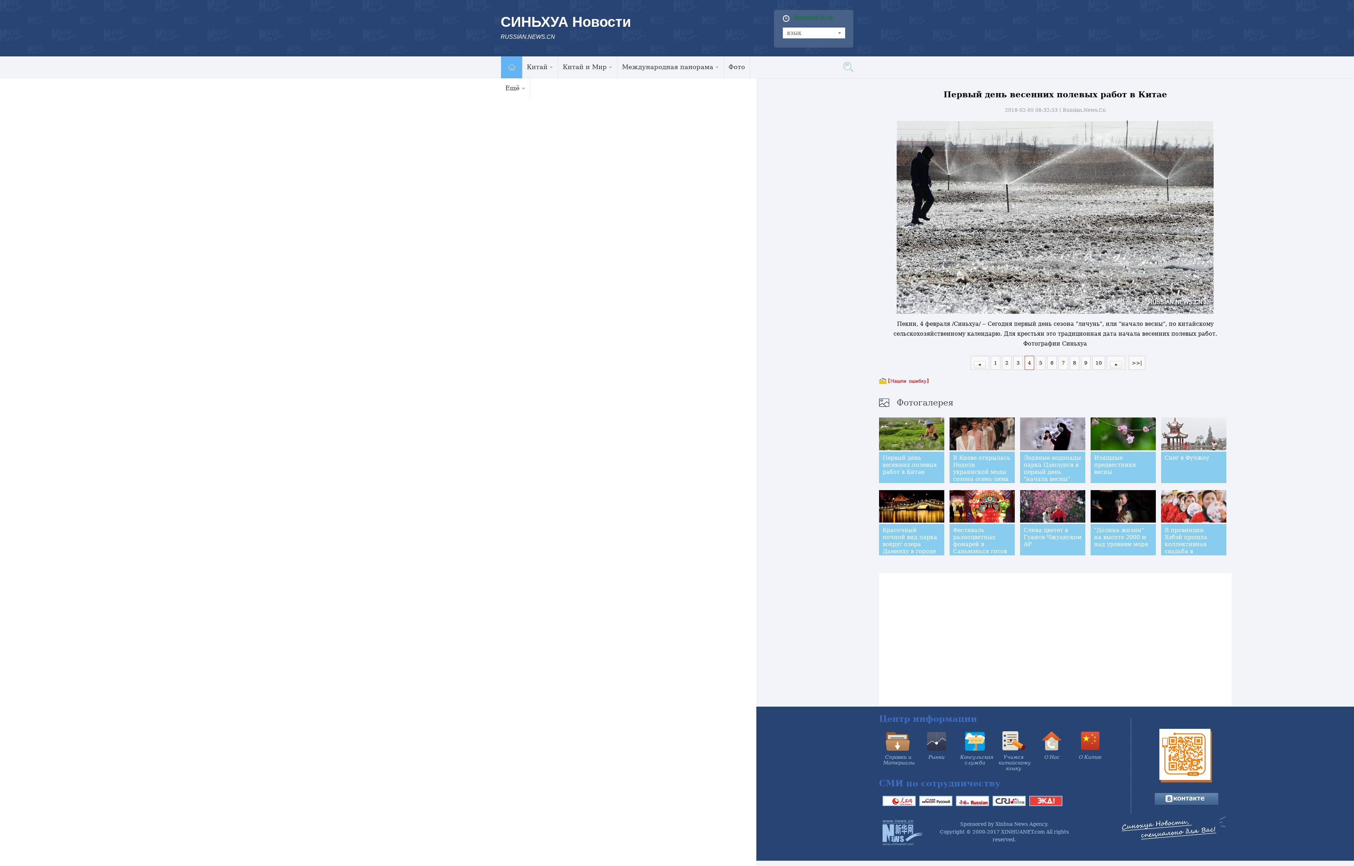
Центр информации (928, 719)
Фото (736, 67)
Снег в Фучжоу (1187, 458)
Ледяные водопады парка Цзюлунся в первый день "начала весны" (1052, 468)
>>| (1137, 363)
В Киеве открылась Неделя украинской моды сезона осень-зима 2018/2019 (981, 472)
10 (1099, 363)
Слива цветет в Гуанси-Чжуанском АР (1052, 537)
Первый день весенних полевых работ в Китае (910, 465)
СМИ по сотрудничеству (939, 783)
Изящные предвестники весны (1115, 465)
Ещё (512, 88)
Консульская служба (976, 760)
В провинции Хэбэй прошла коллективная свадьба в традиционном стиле (1187, 548)
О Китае (1090, 757)
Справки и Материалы (899, 760)
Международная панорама (667, 67)
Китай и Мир (585, 67)
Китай (537, 67)
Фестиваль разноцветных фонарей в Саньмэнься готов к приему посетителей (980, 548)
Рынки (936, 757)
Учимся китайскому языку (1015, 762)
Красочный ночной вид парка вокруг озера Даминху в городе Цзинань (910, 544)
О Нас (1052, 757)
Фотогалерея (925, 403)
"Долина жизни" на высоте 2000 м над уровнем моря (1121, 537)
